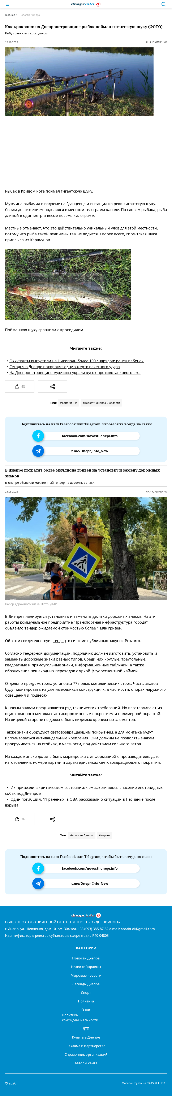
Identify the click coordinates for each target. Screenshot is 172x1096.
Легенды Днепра (86, 984)
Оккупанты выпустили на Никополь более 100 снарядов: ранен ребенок (76, 360)
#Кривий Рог (68, 403)
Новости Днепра (86, 958)
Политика (86, 1001)
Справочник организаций (86, 1054)
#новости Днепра (82, 835)
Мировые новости (86, 975)
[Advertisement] (82, 152)
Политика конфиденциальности (80, 1017)
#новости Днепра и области (101, 403)
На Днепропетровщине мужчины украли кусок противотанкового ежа (75, 372)
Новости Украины (86, 966)
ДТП (86, 1028)
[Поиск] (163, 4)
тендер (59, 640)
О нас (86, 1009)
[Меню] (7, 4)
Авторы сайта (86, 1063)
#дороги (104, 835)
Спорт (86, 992)
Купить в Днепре (86, 1037)
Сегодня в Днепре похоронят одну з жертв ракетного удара (64, 366)
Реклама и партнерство (86, 1046)
